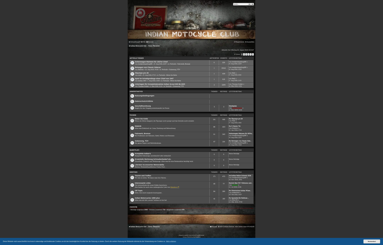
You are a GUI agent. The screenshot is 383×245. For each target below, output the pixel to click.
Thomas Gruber (143, 86)
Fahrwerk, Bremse (183, 64)
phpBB (186, 235)
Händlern (173, 187)
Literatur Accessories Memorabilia (149, 165)
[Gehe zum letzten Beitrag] (247, 62)
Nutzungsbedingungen (144, 96)
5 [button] (250, 54)
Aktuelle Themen (137, 58)
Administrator (237, 108)
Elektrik (138, 126)
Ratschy (141, 69)
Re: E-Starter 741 (234, 126)
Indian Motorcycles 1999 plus (147, 198)
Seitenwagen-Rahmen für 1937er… (241, 133)
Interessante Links (143, 183)
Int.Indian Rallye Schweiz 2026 (240, 176)
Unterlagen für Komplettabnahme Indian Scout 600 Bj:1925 (160, 84)
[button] (253, 54)
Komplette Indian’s (143, 153)
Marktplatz (233, 106)
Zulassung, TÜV (174, 69)
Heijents (235, 128)
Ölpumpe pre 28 (142, 73)
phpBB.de (198, 237)
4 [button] (248, 54)
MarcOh (235, 200)
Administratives (136, 91)
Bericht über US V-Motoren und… (240, 183)
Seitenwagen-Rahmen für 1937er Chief (151, 62)
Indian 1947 (142, 81)
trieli (139, 75)
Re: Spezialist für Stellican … (239, 198)
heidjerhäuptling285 (145, 64)
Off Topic (139, 191)
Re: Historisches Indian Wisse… (240, 191)
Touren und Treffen (143, 176)
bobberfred (235, 193)
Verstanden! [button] (372, 241)
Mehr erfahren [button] (171, 241)
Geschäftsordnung (143, 106)
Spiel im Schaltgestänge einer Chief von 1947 (154, 78)
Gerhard (235, 185)
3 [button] (246, 54)
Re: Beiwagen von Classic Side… (240, 141)
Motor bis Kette (171, 75)
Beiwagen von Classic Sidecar (148, 67)
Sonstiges (133, 172)
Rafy (233, 73)
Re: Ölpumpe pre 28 (236, 119)
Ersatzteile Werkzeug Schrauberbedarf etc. (153, 159)
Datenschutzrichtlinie (144, 101)
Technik (173, 64)
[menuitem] (143, 42)
